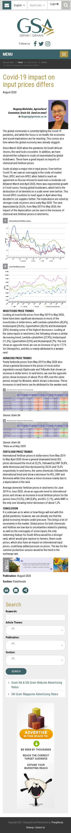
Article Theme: (14, 622)
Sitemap (30, 827)
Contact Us (6, 5)
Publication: (13, 637)
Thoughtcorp (57, 822)
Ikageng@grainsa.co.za (33, 116)
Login (53, 3)
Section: (10, 652)
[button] (19, 5)
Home (20, 62)
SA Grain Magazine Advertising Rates (34, 694)
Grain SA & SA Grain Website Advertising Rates (36, 685)
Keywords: (11, 611)
